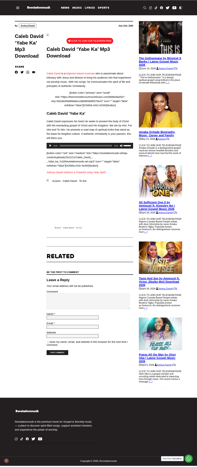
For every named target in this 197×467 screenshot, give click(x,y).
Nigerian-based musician (80, 73)
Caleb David (54, 73)
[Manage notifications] (6, 460)
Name (50, 314)
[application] (90, 146)
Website (51, 332)
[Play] (50, 145)
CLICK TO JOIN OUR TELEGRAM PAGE (91, 40)
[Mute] (121, 145)
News (65, 8)
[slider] (128, 145)
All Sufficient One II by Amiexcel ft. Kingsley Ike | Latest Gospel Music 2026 (157, 206)
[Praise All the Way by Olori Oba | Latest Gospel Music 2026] (160, 349)
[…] (167, 82)
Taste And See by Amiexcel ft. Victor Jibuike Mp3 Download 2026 (159, 282)
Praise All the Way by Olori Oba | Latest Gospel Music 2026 (157, 358)
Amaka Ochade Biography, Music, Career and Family (157, 133)
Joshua (161, 139)
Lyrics (90, 8)
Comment (52, 291)
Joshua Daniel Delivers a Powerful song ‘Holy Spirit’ (76, 172)
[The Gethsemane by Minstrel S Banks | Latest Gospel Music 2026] (160, 52)
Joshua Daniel (27, 25)
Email (50, 323)
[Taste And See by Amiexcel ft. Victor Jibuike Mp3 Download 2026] (160, 272)
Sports (103, 8)
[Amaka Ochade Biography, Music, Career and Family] (160, 126)
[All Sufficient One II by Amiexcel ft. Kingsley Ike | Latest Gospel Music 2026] (160, 196)
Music (77, 8)
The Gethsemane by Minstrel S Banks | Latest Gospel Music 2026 (160, 61)
